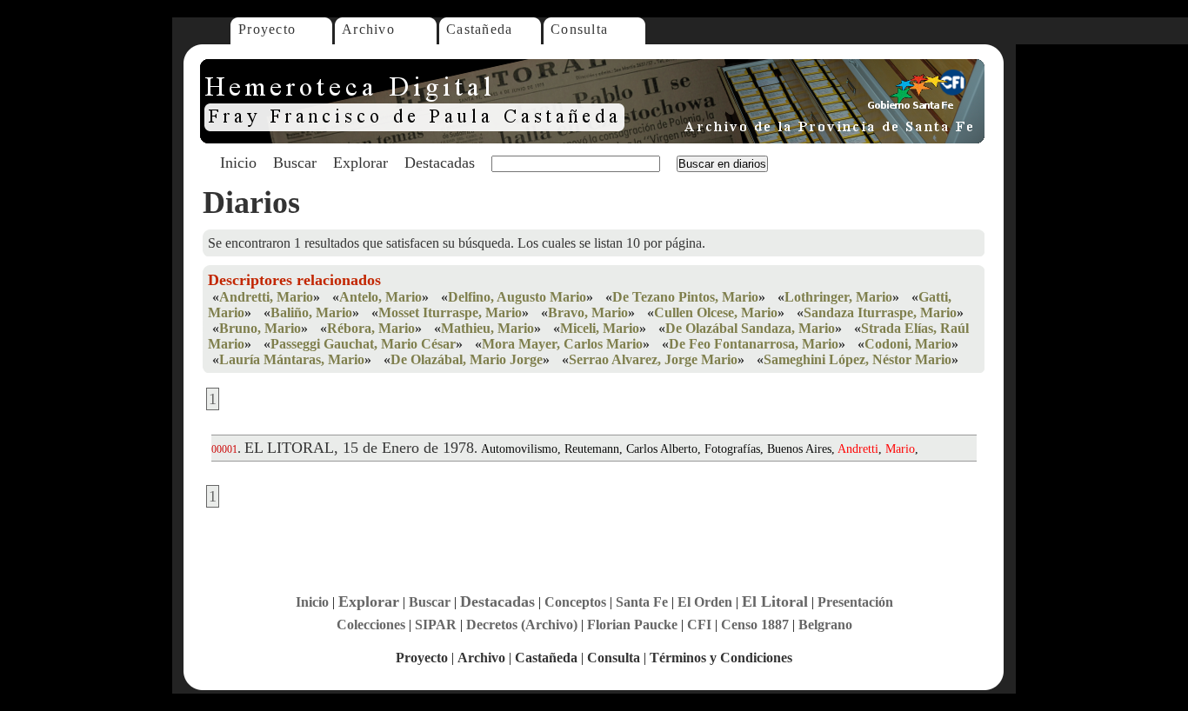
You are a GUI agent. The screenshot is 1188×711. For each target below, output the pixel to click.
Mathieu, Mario (487, 328)
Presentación (855, 602)
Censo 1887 (755, 624)
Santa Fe (642, 602)
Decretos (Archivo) (521, 624)
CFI (699, 624)
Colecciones (371, 624)
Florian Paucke (632, 624)
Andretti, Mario (266, 296)
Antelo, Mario (380, 296)
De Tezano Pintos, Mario (685, 296)
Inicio (238, 162)
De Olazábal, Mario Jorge (466, 359)
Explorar (360, 162)
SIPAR (436, 624)
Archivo (368, 29)
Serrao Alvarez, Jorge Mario (653, 359)
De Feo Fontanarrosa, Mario (753, 343)
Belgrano (825, 624)
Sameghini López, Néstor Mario (857, 359)
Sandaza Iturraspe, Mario (880, 312)
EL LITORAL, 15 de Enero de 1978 (359, 447)
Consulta (579, 29)
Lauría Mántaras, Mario (291, 359)
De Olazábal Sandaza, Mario (750, 328)
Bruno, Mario (260, 328)
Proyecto (267, 29)
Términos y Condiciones (721, 657)
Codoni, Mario (907, 343)
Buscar (295, 162)
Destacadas (439, 162)
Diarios (251, 202)
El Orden (704, 602)
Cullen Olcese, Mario (716, 312)
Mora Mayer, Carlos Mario (562, 343)
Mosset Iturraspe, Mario (450, 312)
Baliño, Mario (311, 312)
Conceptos (575, 602)
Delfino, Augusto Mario (517, 296)
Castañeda (479, 29)
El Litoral (775, 601)
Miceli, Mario (599, 328)
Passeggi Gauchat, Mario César (363, 343)
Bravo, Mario (588, 312)
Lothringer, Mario (838, 296)
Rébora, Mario (371, 328)
